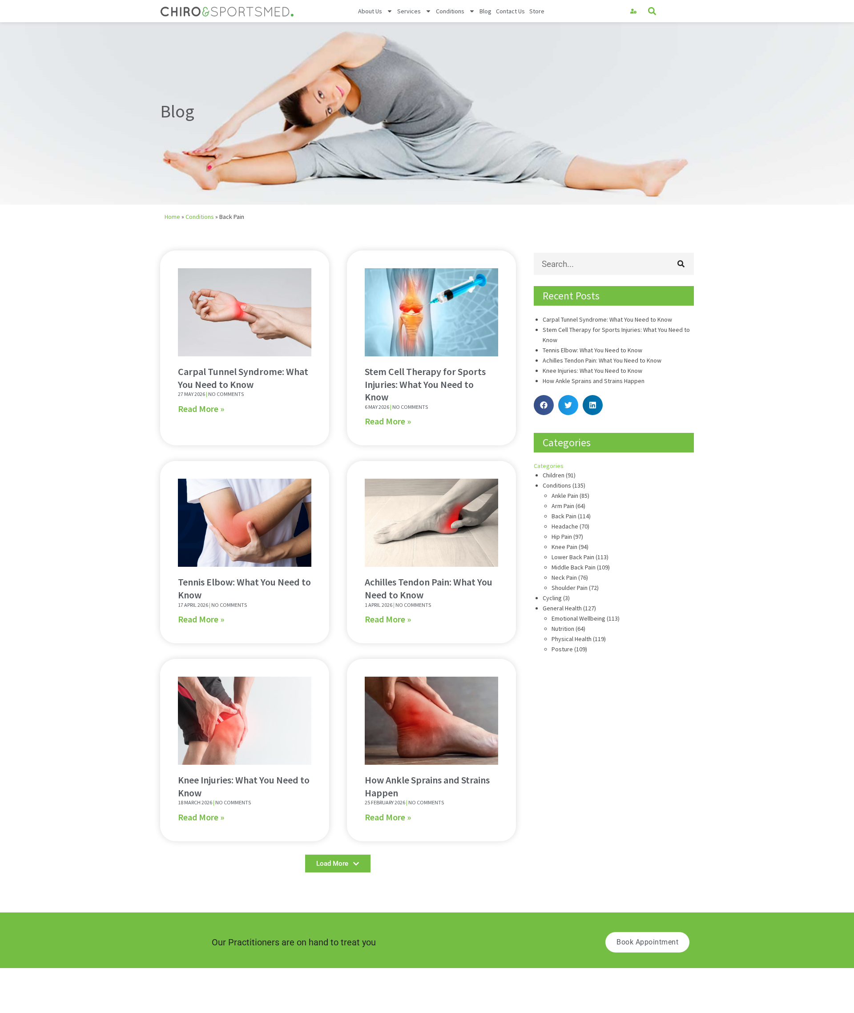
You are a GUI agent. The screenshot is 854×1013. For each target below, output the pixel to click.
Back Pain (564, 516)
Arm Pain (563, 506)
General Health (562, 608)
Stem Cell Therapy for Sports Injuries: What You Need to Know (425, 384)
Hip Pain (562, 537)
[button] (652, 11)
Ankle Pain (565, 496)
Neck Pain (564, 577)
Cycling (552, 598)
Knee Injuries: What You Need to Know (592, 371)
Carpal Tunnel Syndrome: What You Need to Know (243, 378)
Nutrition (563, 629)
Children (553, 475)
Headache (565, 526)
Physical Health (572, 639)
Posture (562, 649)
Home (172, 217)
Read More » (201, 408)
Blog (485, 11)
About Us (370, 11)
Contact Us (510, 11)
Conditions (450, 11)
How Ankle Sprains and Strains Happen (594, 381)
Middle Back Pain (574, 567)
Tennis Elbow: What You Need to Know (592, 350)
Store (536, 11)
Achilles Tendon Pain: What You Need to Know (602, 360)
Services (409, 11)
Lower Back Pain (573, 557)
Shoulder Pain (570, 588)
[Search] (681, 263)
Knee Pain (564, 547)
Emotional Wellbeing (578, 618)
